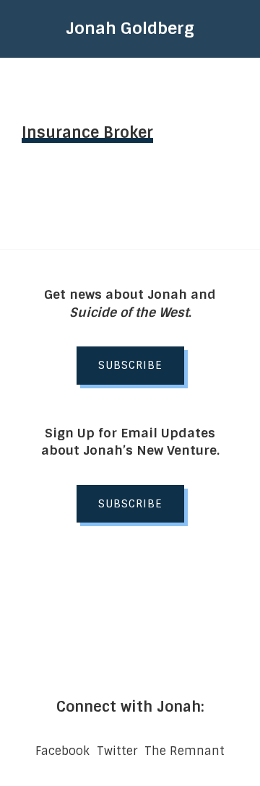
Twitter (117, 751)
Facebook (62, 751)
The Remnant (184, 751)
